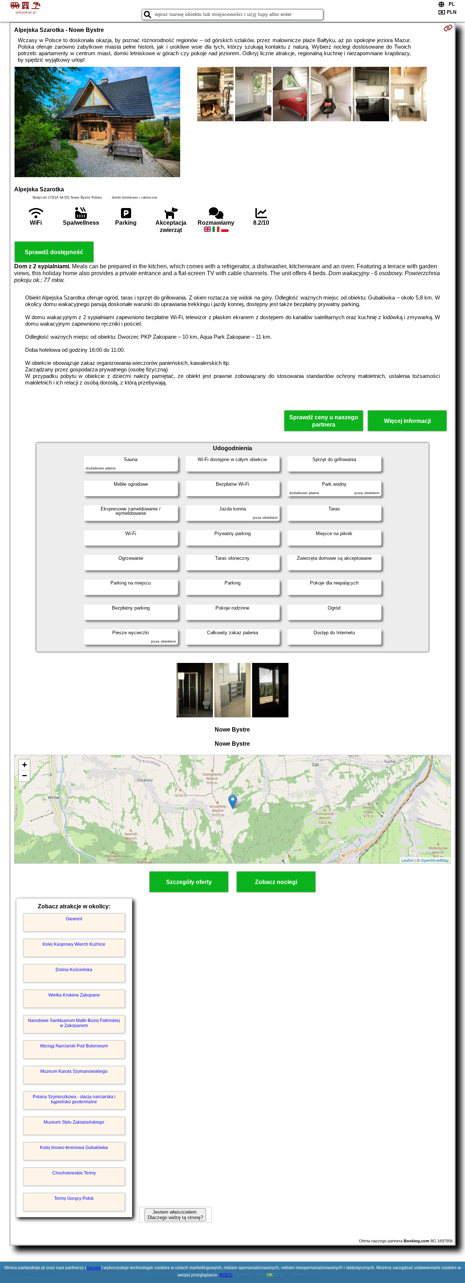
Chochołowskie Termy (74, 1173)
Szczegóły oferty (189, 882)
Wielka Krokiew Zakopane (74, 995)
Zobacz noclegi (276, 882)
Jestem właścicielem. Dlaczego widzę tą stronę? (175, 1214)
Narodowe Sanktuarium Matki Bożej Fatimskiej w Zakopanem (74, 1023)
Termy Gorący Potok (74, 1198)
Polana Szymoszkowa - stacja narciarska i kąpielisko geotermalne (74, 1099)
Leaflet (407, 860)
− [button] (24, 775)
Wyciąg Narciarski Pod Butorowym (74, 1045)
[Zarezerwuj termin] (448, 28)
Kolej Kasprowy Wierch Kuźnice (74, 944)
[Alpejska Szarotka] (97, 123)
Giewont (74, 918)
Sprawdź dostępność (54, 252)
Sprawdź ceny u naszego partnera (323, 420)
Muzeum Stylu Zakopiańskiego (74, 1122)
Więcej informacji (407, 421)
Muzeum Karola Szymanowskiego (74, 1071)
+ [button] (24, 764)
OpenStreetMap (435, 860)
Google (93, 1267)
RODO (225, 1275)
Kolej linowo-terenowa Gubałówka (74, 1147)
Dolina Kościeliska (74, 969)
